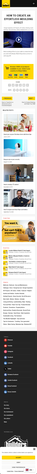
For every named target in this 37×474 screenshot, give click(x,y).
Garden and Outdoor (8, 293)
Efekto (19, 290)
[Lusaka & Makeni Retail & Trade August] (5, 252)
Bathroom (6, 285)
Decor (11, 288)
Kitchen (12, 299)
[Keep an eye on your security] (18, 148)
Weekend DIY (23, 29)
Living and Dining (8, 302)
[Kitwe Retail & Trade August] (5, 268)
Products (16, 252)
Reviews (10, 313)
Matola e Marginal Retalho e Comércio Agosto (19, 256)
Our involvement (8, 412)
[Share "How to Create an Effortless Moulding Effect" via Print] (27, 85)
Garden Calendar (19, 293)
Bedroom (11, 285)
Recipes (5, 313)
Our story (6, 405)
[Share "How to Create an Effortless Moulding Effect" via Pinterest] (16, 85)
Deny (18, 462)
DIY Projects (16, 28)
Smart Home (17, 313)
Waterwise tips (20, 324)
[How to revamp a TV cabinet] (18, 173)
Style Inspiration (25, 313)
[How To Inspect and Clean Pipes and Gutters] (18, 198)
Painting (28, 28)
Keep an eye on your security (11, 159)
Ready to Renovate (17, 310)
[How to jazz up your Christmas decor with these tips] (18, 123)
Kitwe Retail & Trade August (16, 267)
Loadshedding (18, 302)
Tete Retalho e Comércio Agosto (17, 261)
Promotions (21, 252)
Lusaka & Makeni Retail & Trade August (19, 250)
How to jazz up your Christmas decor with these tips (17, 134)
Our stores (7, 408)
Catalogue (11, 252)
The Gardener (18, 316)
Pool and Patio (7, 304)
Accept (18, 457)
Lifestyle (22, 299)
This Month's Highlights (9, 318)
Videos (18, 29)
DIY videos (22, 28)
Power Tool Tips (16, 304)
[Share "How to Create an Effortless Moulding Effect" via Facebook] (9, 85)
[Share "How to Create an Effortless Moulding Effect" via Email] (24, 85)
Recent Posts (28, 252)
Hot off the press (26, 296)
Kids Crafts (6, 299)
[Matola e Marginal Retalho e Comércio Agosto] (5, 257)
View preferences (18, 467)
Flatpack (29, 290)
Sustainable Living (8, 316)
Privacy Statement (19, 471)
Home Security (17, 296)
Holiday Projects (7, 296)
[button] (34, 449)
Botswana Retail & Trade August (17, 272)
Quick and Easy (7, 310)
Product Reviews (25, 304)
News (23, 302)
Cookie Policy (10, 471)
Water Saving (11, 324)
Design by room (17, 288)
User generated (25, 321)
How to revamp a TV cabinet (11, 184)
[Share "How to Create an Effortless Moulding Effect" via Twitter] (13, 85)
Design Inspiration (8, 28)
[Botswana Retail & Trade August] (5, 274)
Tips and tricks (12, 29)
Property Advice (20, 307)
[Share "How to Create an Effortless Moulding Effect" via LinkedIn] (20, 85)
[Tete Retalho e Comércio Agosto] (5, 263)
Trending (17, 321)
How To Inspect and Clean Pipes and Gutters (16, 209)
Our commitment (8, 415)
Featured (23, 290)
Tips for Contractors (8, 321)
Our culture (7, 418)
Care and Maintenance (21, 285)
